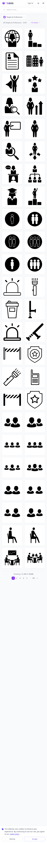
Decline (12, 839)
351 (33, 578)
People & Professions (14, 17)
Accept (34, 839)
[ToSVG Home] (9, 3)
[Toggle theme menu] (38, 3)
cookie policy (14, 834)
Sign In (30, 3)
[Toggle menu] (43, 3)
